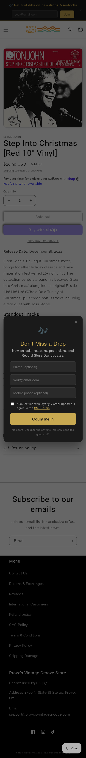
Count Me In (43, 419)
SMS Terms (42, 408)
